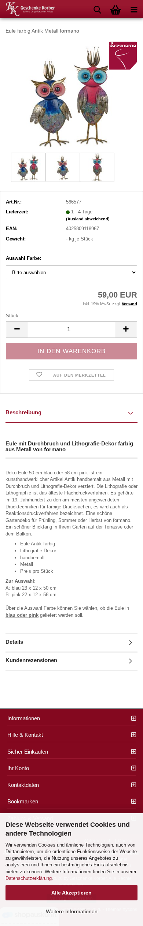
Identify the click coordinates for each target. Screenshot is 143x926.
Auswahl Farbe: (23, 258)
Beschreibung (23, 412)
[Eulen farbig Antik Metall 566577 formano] (71, 95)
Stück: (13, 315)
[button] (17, 329)
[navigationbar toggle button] (134, 9)
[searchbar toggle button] (97, 9)
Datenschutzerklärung (29, 878)
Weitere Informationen (72, 911)
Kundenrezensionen (31, 660)
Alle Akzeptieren (71, 893)
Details (14, 642)
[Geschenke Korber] (27, 9)
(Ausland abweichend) (88, 219)
